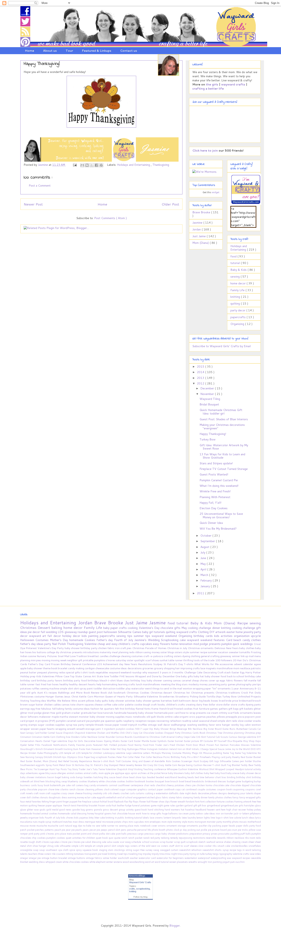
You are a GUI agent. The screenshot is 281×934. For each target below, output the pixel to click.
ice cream (213, 713)
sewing (235, 276)
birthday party (89, 648)
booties (150, 781)
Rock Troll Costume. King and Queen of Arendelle (137, 761)
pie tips (256, 684)
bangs (80, 777)
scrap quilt (180, 842)
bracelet (63, 668)
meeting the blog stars (174, 684)
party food (255, 825)
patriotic (256, 668)
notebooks (139, 716)
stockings (120, 850)
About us (50, 51)
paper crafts (119, 628)
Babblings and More (71, 692)
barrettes (167, 700)
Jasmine (197, 223)
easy (156, 644)
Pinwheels (205, 757)
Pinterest (31, 648)
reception (141, 721)
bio (34, 652)
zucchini (240, 862)
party (48, 644)
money (204, 684)
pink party (34, 833)
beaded (151, 777)
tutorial (235, 263)
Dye (23, 648)
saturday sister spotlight (130, 660)
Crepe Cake (189, 737)
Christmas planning (234, 732)
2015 (201, 366)
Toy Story (73, 769)
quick (236, 644)
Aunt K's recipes (47, 692)
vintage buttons (77, 858)
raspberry (129, 721)
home (240, 632)
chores (204, 680)
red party (155, 837)
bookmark (140, 781)
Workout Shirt (207, 769)
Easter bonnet (175, 741)
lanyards (177, 817)
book (54, 668)
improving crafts (190, 668)
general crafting (210, 656)
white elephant (97, 862)
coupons (250, 789)
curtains (140, 793)
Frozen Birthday (61, 664)
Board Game (222, 729)
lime (213, 817)
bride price (232, 700)
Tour (69, 51)
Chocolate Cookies (153, 732)
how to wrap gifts (152, 813)
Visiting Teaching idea (33, 700)
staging (103, 850)
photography (244, 684)
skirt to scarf (182, 846)
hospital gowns (103, 813)
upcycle (256, 636)
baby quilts (102, 700)
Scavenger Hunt (190, 761)
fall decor (55, 636)
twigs (216, 854)
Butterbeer (242, 729)
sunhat (164, 660)
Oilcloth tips (60, 757)
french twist (70, 805)
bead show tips (138, 777)
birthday (200, 636)
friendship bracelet (87, 805)
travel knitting (109, 854)
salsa (110, 842)
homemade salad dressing (72, 813)
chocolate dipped (240, 785)
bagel (58, 777)
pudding (235, 833)
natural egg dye (74, 825)
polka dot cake (107, 833)
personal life (144, 829)
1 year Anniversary (242, 688)
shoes (156, 660)
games (214, 708)
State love (103, 676)
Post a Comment (40, 185)
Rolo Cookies (173, 761)
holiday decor (72, 636)
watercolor (138, 688)
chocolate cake (221, 785)
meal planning (120, 652)
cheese (98, 704)
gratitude (86, 713)
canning (168, 680)
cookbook (169, 789)
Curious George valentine (243, 737)
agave (257, 664)
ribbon (139, 652)
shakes (228, 842)
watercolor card (148, 858)
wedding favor (207, 724)
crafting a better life (208, 88)
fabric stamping (185, 797)
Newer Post (33, 204)
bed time (200, 777)
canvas (177, 680)
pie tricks (243, 829)
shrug (50, 846)
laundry (192, 817)
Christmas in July (177, 648)
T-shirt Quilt (219, 765)
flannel (140, 708)
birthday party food (75, 680)
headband (201, 809)
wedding (52, 632)
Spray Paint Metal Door (59, 765)
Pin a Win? (193, 757)
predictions (182, 833)
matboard (57, 821)
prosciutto (224, 833)
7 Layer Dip (147, 729)
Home (29, 51)
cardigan (90, 668)
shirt (30, 846)
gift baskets (246, 708)
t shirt (85, 672)
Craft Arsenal (168, 737)
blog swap (62, 781)
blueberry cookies (78, 781)
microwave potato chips (115, 821)
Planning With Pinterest (215, 497)
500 (137, 729)
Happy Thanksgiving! (213, 434)
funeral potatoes (141, 805)
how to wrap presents (193, 713)
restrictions (199, 837)
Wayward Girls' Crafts (140, 882)
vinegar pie (35, 858)
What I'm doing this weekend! (219, 486)
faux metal (26, 801)
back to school (236, 676)
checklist (161, 785)
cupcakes (146, 644)
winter (110, 862)
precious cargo (135, 833)
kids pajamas (81, 817)
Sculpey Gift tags (210, 761)
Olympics (72, 757)
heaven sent (214, 809)
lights (207, 817)
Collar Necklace (89, 737)
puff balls (245, 833)
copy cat (180, 789)
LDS (61, 632)
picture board (219, 829)
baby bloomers (176, 773)
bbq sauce (110, 777)
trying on (194, 854)
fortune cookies (225, 801)
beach (237, 640)
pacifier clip (205, 825)
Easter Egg (238, 672)
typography (226, 854)
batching (98, 777)
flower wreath (178, 801)
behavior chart (213, 777)
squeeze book (90, 850)
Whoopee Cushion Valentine (183, 769)
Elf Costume (207, 741)
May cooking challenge (196, 628)
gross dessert (111, 809)
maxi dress (79, 821)
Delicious (220, 648)
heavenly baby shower (140, 713)
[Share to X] (92, 165)
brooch (256, 700)
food (233, 256)
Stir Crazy (148, 765)
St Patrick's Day (173, 664)
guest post (96, 632)
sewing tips (125, 636)
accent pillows (86, 700)
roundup (83, 632)
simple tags (123, 846)
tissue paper (112, 724)
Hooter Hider (109, 749)
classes (80, 789)
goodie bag (79, 809)
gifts (177, 628)
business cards (29, 785)
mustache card (56, 825)
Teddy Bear (247, 765)
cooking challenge (244, 628)
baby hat (199, 676)
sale (104, 842)
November (207, 394)
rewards (221, 837)
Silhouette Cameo (130, 632)
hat (183, 809)
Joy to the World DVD (244, 749)
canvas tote (69, 704)
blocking (50, 781)
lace (203, 668)
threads (100, 724)
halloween (111, 632)
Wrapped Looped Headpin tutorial (234, 769)
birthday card (28, 680)
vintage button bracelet (55, 858)
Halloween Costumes (35, 640)
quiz (111, 837)
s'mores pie (78, 842)
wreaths (193, 862)
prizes (214, 833)
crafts (132, 888)
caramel (187, 680)
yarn (98, 729)
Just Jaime (199, 236)
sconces (155, 842)
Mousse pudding (213, 753)
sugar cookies (46, 724)
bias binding (229, 777)
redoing (165, 837)
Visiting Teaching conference (150, 769)
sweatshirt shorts (212, 850)
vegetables (102, 672)
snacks (257, 721)
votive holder (110, 858)
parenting (215, 684)
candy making (76, 668)
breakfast (94, 656)
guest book (141, 809)
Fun (217, 745)
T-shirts (189, 664)
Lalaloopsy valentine (114, 753)
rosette (24, 842)
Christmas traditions (228, 692)
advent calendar (244, 664)
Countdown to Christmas (147, 737)
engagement (140, 797)
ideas (212, 813)
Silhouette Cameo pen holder (236, 761)
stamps (33, 724)
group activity (127, 809)
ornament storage (176, 825)
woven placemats (178, 862)
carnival (113, 785)
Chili (122, 732)
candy (247, 640)
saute (116, 842)
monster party (214, 821)
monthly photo (231, 821)
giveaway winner (230, 656)
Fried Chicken (178, 745)
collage (51, 652)
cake (183, 640)
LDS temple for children (89, 753)
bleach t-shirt (108, 680)
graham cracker (71, 713)
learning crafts (127, 684)
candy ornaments (99, 785)
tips (148, 636)
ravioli (146, 837)
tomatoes (79, 854)
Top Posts (61, 769)
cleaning (126, 656)
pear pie (70, 829)
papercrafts (238, 317)
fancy (235, 797)
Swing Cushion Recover (199, 765)
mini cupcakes (137, 821)
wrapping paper (202, 688)
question (110, 721)
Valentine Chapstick (117, 769)
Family (72, 745)
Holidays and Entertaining (134, 165)
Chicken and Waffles (108, 732)
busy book (44, 785)
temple (90, 724)
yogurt (226, 862)
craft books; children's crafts (168, 704)
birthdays (94, 680)
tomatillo (245, 652)
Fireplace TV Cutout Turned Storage (224, 469)
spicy (79, 850)
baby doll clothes (194, 773)
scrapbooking (143, 888)
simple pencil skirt (106, 846)
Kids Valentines (45, 676)
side (57, 846)
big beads (205, 700)
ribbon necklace (235, 837)
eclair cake (91, 797)
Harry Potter (253, 672)
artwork (220, 632)
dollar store (216, 704)
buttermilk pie (58, 785)
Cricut (257, 644)
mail (251, 656)
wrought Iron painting (210, 862)
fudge (128, 805)
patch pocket (27, 829)
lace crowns (157, 817)
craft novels (27, 793)
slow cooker (245, 721)
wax (229, 858)
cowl (258, 789)
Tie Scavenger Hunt (45, 769)
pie (30, 632)
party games (228, 684)
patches (40, 829)
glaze (23, 809)
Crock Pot (247, 692)
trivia (162, 854)
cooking (133, 628)
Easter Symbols (158, 741)
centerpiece (137, 785)
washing (192, 724)
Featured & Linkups (96, 51)
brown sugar (28, 704)
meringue (90, 821)
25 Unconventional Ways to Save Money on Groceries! (221, 515)
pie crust (233, 829)
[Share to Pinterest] (101, 165)
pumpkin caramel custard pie (73, 721)
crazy (64, 793)
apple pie (109, 773)
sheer (251, 842)
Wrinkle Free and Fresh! (215, 491)
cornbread (191, 789)
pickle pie (206, 829)
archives (142, 773)
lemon (200, 817)
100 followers (224, 660)
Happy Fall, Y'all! (210, 503)
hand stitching (156, 809)
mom (236, 668)
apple (23, 668)
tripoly (155, 854)
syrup (69, 724)
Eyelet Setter (27, 745)
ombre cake (172, 716)
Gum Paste (79, 749)
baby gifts (187, 676)
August (205, 547)
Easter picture (192, 741)
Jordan (197, 229)
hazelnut (190, 809)
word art (150, 862)
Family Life (237, 290)
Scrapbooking (170, 640)
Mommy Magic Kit (192, 753)
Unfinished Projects (249, 696)
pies (129, 648)
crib (105, 793)
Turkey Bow (208, 439)
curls (133, 793)
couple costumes (207, 789)
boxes (215, 700)
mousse (24, 825)
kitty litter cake (97, 817)
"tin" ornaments (221, 688)
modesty (194, 684)
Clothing (203, 632)
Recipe (243, 623)
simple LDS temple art (83, 846)
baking (57, 627)
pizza (241, 716)
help (99, 684)
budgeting (248, 781)
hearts (92, 684)
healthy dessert (78, 684)
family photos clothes (220, 797)
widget (215, 192)
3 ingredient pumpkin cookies (118, 729)
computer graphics (137, 789)
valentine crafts (241, 854)
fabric (111, 648)
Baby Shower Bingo (165, 729)
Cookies (90, 640)
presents (215, 644)
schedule (136, 842)
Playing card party (221, 757)
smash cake (224, 846)
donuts (44, 797)
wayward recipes (241, 858)
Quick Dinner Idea (211, 523)
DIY (212, 632)
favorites (37, 801)
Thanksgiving (160, 165)
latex (185, 817)
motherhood (254, 821)
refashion (176, 721)
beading (182, 777)
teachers (33, 854)
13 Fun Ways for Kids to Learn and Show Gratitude (222, 456)
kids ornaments (244, 713)
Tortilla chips (214, 696)
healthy (64, 684)
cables (57, 704)
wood (126, 862)
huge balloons (170, 813)
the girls (212, 84)
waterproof (204, 858)
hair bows (53, 684)
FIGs (38, 745)
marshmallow (225, 668)
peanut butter (28, 672)
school (146, 842)
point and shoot (90, 833)
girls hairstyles (247, 805)
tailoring (256, 850)
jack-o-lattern (242, 813)
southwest (52, 850)
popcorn (250, 716)
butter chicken (44, 704)
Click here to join (205, 150)
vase (252, 854)
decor (37, 632)
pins (57, 833)
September (208, 541)
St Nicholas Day (81, 765)
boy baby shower (152, 680)
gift (195, 805)
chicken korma (204, 785)
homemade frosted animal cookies (39, 813)
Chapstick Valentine (85, 732)
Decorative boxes (94, 741)
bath (176, 700)
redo (132, 652)
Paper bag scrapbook (96, 757)
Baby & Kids (238, 270)
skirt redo (232, 721)
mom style (167, 821)
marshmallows (152, 684)
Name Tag (229, 753)
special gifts (73, 672)
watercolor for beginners (171, 858)
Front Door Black (196, 745)
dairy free (202, 704)
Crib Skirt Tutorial (206, 737)
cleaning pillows (94, 789)
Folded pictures (118, 745)
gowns (90, 809)
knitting (235, 297)
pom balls (121, 833)
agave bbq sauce (47, 773)
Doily (257, 692)
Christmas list (182, 692)
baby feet (209, 773)
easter (231, 632)
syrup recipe (230, 850)
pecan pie (95, 829)
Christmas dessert (161, 692)
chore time (54, 789)
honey (91, 813)
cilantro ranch (68, 789)
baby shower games (148, 700)
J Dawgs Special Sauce (212, 749)
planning (53, 672)
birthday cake (253, 676)
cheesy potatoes (175, 785)
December (207, 388)
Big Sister (209, 729)
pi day (183, 829)
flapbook (119, 801)
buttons (42, 652)
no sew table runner (103, 825)
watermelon (191, 858)
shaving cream (240, 842)
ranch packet (135, 837)
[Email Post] (75, 165)
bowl (182, 781)
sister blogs (167, 652)
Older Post (170, 204)
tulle (202, 854)
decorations (135, 668)
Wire (74, 700)
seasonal (204, 721)
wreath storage (86, 729)
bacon (51, 777)
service (220, 842)
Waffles (52, 700)
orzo (192, 716)
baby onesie (233, 773)
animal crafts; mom (94, 773)
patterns (50, 829)
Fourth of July (124, 640)
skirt (77, 688)
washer (134, 858)
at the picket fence (157, 773)
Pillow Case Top (65, 676)
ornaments (193, 825)
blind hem (39, 781)
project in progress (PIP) (41, 721)
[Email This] (82, 165)
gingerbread (214, 805)
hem (223, 809)
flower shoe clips (160, 801)
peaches (211, 716)
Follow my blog (140, 897)
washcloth (124, 858)
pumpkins (100, 660)
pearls (79, 829)
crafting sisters (173, 656)
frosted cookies (183, 708)
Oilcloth (48, 757)
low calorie (235, 817)
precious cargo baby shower (160, 833)
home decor (238, 283)
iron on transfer (225, 813)
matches (68, 821)
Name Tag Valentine (246, 753)
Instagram (152, 749)
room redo (255, 837)
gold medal (52, 809)
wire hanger (223, 724)
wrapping (61, 729)
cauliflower (124, 785)
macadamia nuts (29, 821)
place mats (66, 833)
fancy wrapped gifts (250, 797)
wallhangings (179, 724)
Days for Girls (76, 741)
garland (188, 805)
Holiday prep (28, 676)
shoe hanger (40, 846)
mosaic (243, 821)
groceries (148, 668)
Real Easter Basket (250, 757)
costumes (137, 656)
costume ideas (118, 668)
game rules (170, 805)
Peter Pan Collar (125, 757)
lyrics (258, 817)
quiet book (102, 837)
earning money (76, 797)
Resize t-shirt (101, 761)
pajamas (201, 716)
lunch (139, 684)
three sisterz (45, 854)
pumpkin (227, 644)
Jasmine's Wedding (147, 640)
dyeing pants (253, 704)
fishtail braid (107, 801)
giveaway (71, 632)
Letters (147, 753)
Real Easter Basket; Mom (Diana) (39, 761)
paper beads (229, 825)
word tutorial (162, 862)
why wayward (151, 672)
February (206, 580)
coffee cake (110, 704)
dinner (216, 628)
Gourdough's (27, 749)
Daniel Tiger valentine (55, 741)
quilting (235, 303)
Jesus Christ (71, 696)
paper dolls (242, 825)
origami (184, 716)
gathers (223, 708)
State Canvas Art (85, 676)
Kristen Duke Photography (43, 753)
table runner (175, 660)
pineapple (232, 716)
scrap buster (167, 842)
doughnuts (55, 797)
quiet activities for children (81, 837)
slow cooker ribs (207, 846)
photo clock (173, 829)
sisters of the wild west (143, 846)
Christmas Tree (214, 732)
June (203, 558)
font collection (208, 801)
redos (62, 672)
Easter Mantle (142, 741)
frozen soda (105, 805)
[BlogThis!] (87, 165)
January (205, 586)
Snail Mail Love (67, 656)
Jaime (228, 749)
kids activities (224, 636)
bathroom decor (189, 700)
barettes (88, 777)
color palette (126, 704)
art (45, 636)
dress (65, 797)
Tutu (95, 769)
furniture (204, 708)
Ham (88, 749)
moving (46, 660)
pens (124, 829)
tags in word (244, 850)
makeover (45, 716)
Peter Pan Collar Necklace (148, 757)
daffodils (174, 793)
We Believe (64, 700)
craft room (39, 793)
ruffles (36, 688)
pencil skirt (114, 829)
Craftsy (179, 737)
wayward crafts (233, 84)
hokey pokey (254, 809)
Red (60, 761)
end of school (125, 797)
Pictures (52, 656)
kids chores (67, 817)
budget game (234, 781)
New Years (232, 648)
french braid (166, 708)
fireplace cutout (91, 801)
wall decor (164, 724)
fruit (196, 708)
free (254, 801)
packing (217, 825)
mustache (42, 825)
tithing (70, 854)
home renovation (182, 644)
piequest (42, 672)
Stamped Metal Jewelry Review (126, 765)
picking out (194, 829)
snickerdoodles (239, 846)
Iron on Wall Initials (188, 749)
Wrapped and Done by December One (158, 676)
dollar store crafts (234, 704)
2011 (201, 593)
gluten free (49, 713)
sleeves (194, 846)
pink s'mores (47, 833)
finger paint (56, 801)
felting (45, 801)
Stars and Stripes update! (216, 463)
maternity (106, 652)
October (206, 536)
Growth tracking (64, 749)
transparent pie (93, 854)
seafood (211, 842)
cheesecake (102, 668)
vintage (153, 724)
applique (120, 773)
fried (44, 684)
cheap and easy (108, 644)
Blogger (174, 925)
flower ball (145, 801)
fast (38, 684)
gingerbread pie (230, 805)
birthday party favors (50, 680)
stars (111, 850)
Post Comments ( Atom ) (110, 218)
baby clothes (247, 648)
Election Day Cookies (214, 508)
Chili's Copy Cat (134, 732)
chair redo (150, 785)
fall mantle (250, 680)
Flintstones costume (32, 696)
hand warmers (173, 809)
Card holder (41, 732)
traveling (133, 854)
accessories (226, 664)
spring (24, 724)
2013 (201, 378)
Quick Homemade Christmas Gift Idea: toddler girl (221, 412)
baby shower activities (122, 700)
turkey (209, 854)
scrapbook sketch (196, 842)
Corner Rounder (107, 737)
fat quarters (107, 708)
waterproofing (219, 858)
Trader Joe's (86, 769)
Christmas (29, 627)
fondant (190, 801)
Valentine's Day (149, 628)
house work (135, 813)
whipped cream (54, 862)
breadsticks (198, 781)
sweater (234, 652)
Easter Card (127, 741)
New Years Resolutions (138, 664)
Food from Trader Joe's (156, 745)
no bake (87, 825)
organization (242, 636)
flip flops (134, 801)
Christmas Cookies (138, 692)
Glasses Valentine (251, 745)
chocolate (167, 628)
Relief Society (71, 761)
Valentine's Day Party (51, 648)
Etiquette (237, 741)
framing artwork (243, 801)
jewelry (249, 632)
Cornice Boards (124, 737)
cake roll (71, 785)
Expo (258, 741)
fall (43, 632)
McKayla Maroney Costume (166, 753)
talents (24, 854)
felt (117, 708)
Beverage (182, 729)
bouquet (160, 781)
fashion (95, 708)
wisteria (118, 862)
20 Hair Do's (241, 660)
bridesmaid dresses (216, 781)
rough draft (35, 842)
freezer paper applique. (50, 805)
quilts (119, 721)
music (129, 716)
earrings (25, 708)
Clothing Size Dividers (68, 737)
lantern (168, 817)
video (258, 854)
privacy (207, 833)
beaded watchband (167, 777)
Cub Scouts (222, 737)
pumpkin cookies (56, 837)
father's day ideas (32, 644)
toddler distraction (105, 688)
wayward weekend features (206, 640)
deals (194, 793)
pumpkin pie (97, 721)
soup (42, 850)
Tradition (82, 656)
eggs (223, 680)
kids (85, 636)
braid (222, 700)
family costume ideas (77, 708)
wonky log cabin (241, 724)
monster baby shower (92, 716)
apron (134, 773)
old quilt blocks (155, 716)
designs (223, 793)
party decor (238, 310)
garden (180, 805)
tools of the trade (204, 660)
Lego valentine (134, 753)
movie (32, 825)
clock (107, 789)
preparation (196, 833)
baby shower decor (250, 773)
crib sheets (114, 793)
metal (99, 821)
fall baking (58, 708)
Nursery (42, 656)
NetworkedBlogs (137, 875)
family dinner (201, 797)
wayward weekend (165, 636)
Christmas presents (203, 692)
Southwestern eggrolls (33, 765)
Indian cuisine (28, 656)
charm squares (85, 704)
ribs (247, 837)
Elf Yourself (220, 741)
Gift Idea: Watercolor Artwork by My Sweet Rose (224, 447)
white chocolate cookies (76, 862)
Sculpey (158, 664)
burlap (257, 781)
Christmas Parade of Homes (149, 648)
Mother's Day (59, 640)
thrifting (188, 660)
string (129, 850)
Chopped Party (172, 732)
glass (258, 805)
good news (65, 809)
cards (210, 636)
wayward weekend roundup (125, 672)
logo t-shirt (222, 817)
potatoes (26, 688)
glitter (257, 708)
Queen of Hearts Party (119, 696)
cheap (196, 680)
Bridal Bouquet (209, 404)
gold (59, 713)
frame (155, 708)
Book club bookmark (113, 692)
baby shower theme (39, 668)
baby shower (73, 648)
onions (162, 825)
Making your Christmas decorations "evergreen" (222, 426)
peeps (104, 829)
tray (140, 854)
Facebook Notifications (54, 745)
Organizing (237, 324)
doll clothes (33, 797)
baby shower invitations (33, 777)
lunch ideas (248, 817)
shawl (213, 721)
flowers (165, 644)
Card (229, 640)
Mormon (99, 696)
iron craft (121, 648)
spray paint (87, 688)
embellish (111, 797)
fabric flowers (235, 680)
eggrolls (101, 797)
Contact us (128, 51)
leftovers (33, 716)
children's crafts (129, 644)
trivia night (171, 854)
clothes (256, 640)
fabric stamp (169, 797)
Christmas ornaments (201, 648)
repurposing (186, 837)
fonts (147, 708)
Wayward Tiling (210, 399)
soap (36, 850)
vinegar (24, 858)
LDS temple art (67, 753)
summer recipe (199, 652)
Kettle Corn (86, 696)
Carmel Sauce (55, 732)
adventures (32, 773)
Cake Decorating (206, 672)
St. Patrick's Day (99, 765)
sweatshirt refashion (190, 850)
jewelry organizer (29, 817)
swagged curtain (169, 850)
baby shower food (216, 676)
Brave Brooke (201, 212)
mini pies (36, 660)
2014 (201, 372)
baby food (220, 773)
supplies (60, 724)
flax (126, 801)
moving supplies (115, 716)
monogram (201, 821)
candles (104, 656)
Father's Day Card (39, 664)
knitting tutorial (134, 817)
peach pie (60, 829)
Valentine (91, 644)
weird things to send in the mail (164, 688)
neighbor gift (75, 660)
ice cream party (187, 813)
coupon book (225, 789)
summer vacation (218, 652)
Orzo (81, 757)
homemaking (110, 684)
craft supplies (53, 793)
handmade (120, 713)
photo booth (159, 829)
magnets (211, 668)
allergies (62, 773)
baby (106, 628)
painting (94, 636)
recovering (163, 721)
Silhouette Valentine (146, 696)
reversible (211, 837)
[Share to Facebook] (96, 165)
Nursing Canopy (34, 757)
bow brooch (172, 781)
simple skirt (67, 688)
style (186, 652)
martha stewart (69, 716)
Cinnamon (26, 737)
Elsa (230, 741)
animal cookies (75, 773)
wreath (71, 729)
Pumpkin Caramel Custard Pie (219, 480)
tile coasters (59, 854)
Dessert (44, 627)
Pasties (112, 757)
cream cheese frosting (80, 793)
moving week (59, 660)
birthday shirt (244, 777)
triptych (133, 724)
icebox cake (202, 813)
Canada (252, 729)
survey (149, 850)
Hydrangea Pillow (137, 749)
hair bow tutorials (103, 713)
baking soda (69, 777)
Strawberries (167, 696)
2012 (201, 383)
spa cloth (63, 850)
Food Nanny (135, 745)
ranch (124, 837)
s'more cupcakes (51, 842)
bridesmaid (246, 700)
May (203, 564)
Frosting (256, 652)
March (204, 575)
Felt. (106, 745)
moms (191, 821)
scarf (148, 660)
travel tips (122, 854)
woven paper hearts (43, 729)
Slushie (257, 761)
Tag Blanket (234, 765)
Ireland (173, 749)
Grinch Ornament (45, 749)
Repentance (86, 761)
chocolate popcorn (37, 789)
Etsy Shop (249, 741)
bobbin (130, 781)
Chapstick (68, 732)
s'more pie (66, 842)
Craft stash (224, 672)
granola (98, 809)
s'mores (111, 660)
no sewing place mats (127, 825)
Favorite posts (84, 745)
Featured (98, 745)
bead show (122, 777)
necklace (245, 668)
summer (139, 636)
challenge (115, 656)
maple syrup (45, 821)
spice (72, 850)
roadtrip (187, 721)
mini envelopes (153, 821)
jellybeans (255, 813)
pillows (221, 716)
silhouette (65, 846)
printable (88, 660)
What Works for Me (206, 664)
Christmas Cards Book (193, 732)
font (197, 801)
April (203, 569)
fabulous (46, 708)
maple (56, 716)
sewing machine (50, 688)
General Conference (84, 664)
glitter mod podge (31, 713)
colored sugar (118, 789)
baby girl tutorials (154, 632)
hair (177, 668)
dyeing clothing (191, 656)
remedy (174, 837)
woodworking (137, 862)
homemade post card (167, 713)
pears (86, 829)
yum (232, 862)
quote (117, 837)
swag (156, 850)
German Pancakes (230, 745)
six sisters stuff (166, 846)
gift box (202, 805)
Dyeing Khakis (112, 741)
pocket (77, 833)
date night (185, 793)
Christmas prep (253, 732)
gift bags (233, 708)
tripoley (147, 854)
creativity (98, 793)
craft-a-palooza (153, 656)
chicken (102, 648)
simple (221, 721)
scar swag (125, 842)
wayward (35, 636)
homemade (77, 640)
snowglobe (26, 850)
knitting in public (115, 817)
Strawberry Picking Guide (191, 696)
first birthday (128, 708)
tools (92, 672)
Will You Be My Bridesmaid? (218, 529)
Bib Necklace (195, 729)
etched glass (154, 797)
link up (245, 656)
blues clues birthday (129, 680)
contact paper (156, 789)
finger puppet (70, 801)
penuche (132, 829)
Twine (102, 769)
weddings (247, 644)
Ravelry (236, 757)
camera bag (82, 785)
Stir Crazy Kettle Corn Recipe (170, 765)
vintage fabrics (94, 858)
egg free (35, 708)
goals (42, 809)
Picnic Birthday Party (175, 757)
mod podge (201, 644)
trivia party (183, 854)
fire (80, 801)
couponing (238, 789)
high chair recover (236, 809)
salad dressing (93, 842)
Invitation (163, 749)
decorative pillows (208, 793)
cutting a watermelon (157, 793)
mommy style (180, 821)
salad (195, 721)
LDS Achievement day (110, 664)
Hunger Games (54, 696)
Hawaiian (96, 749)
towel (124, 724)
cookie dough (142, 704)
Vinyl (131, 769)
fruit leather (118, 805)
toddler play (123, 688)
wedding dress (37, 862)
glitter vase (33, 809)
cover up (214, 680)
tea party (79, 724)
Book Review (92, 692)
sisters (179, 652)
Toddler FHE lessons (122, 676)
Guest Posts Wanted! (214, 474)
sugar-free (139, 850)
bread (188, 781)
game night (157, 805)
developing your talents (241, 793)
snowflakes (254, 846)
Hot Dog (122, 749)
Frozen (210, 745)
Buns (232, 729)
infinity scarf (227, 713)
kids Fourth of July (50, 817)
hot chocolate (120, 813)
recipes (151, 721)
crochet (125, 793)
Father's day (105, 640)
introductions (91, 652)
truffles (143, 724)
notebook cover (149, 825)
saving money (151, 652)
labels (146, 817)
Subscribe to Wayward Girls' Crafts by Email (221, 346)
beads (191, 777)
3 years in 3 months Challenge (178, 672)
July (203, 552)
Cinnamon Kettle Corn (44, 737)
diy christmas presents (69, 652)
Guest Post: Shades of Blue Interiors (224, 419)
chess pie (190, 785)
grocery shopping (164, 668)
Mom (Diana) (201, 243)
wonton (188, 688)
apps (128, 773)
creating (191, 704)
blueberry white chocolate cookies (107, 781)
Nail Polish (59, 644)
